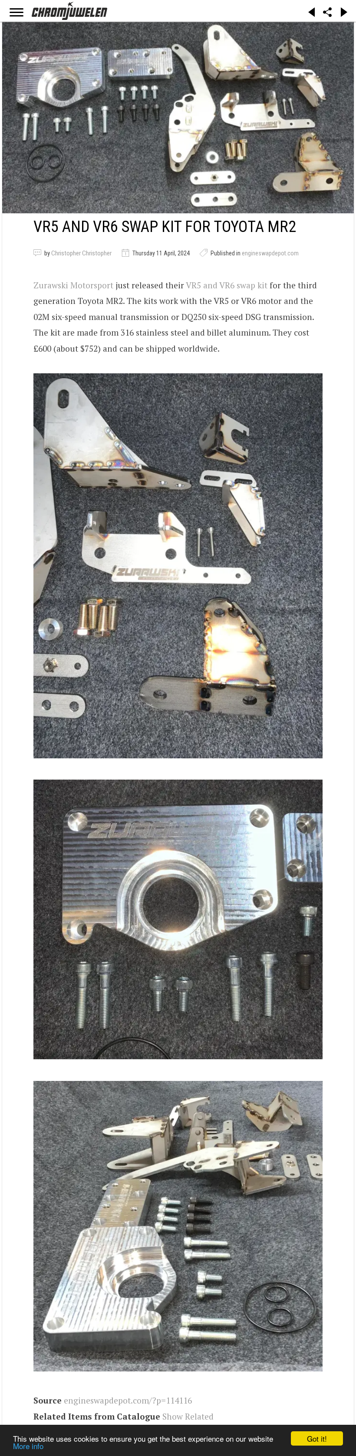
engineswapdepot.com (270, 253)
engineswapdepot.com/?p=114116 (128, 1400)
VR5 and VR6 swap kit (226, 285)
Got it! (317, 1438)
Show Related (188, 1416)
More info (28, 1445)
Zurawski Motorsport (73, 285)
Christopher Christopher (81, 253)
